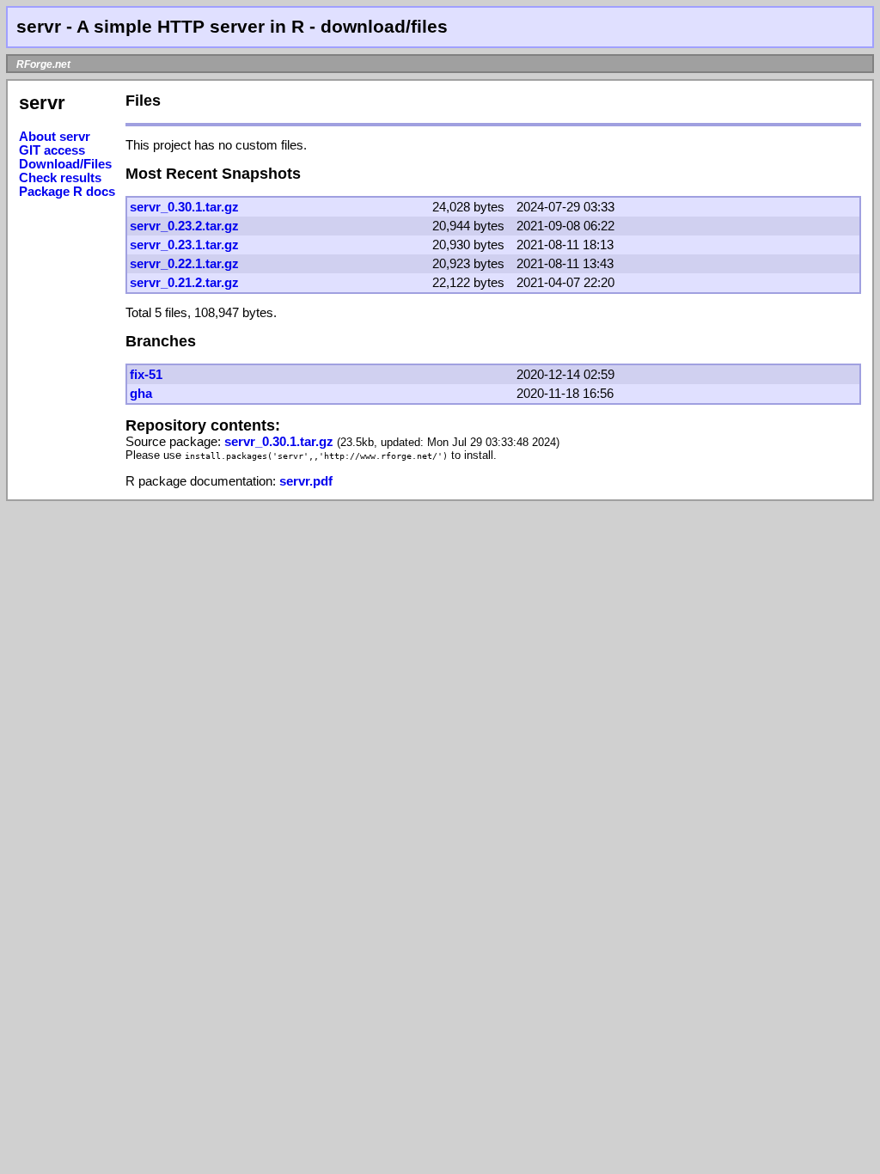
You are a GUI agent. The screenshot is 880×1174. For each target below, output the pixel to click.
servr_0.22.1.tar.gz (184, 264)
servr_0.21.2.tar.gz (184, 283)
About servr (54, 137)
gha (141, 394)
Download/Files (65, 164)
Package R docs (67, 192)
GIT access (52, 150)
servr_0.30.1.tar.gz (184, 207)
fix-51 (146, 375)
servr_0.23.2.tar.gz (184, 226)
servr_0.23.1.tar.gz (184, 245)
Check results (60, 178)
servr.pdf (306, 481)
